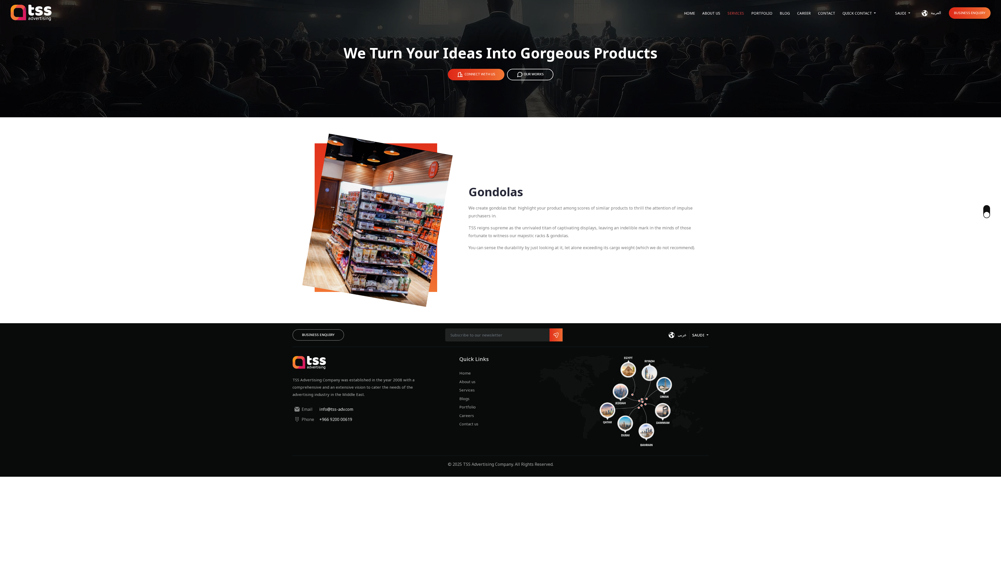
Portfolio (761, 13)
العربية (935, 12)
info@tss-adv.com (336, 409)
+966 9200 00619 (335, 419)
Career (804, 13)
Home (689, 13)
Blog (785, 13)
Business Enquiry (969, 12)
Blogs (464, 398)
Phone (308, 419)
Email (307, 409)
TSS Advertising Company (488, 464)
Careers (466, 415)
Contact (826, 13)
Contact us (468, 423)
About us (711, 13)
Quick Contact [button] (858, 13)
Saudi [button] (901, 13)
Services (736, 13)
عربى (682, 334)
